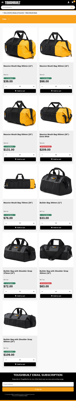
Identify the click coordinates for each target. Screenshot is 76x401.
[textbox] (35, 7)
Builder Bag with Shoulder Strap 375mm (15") (18, 272)
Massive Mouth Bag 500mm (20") (18, 134)
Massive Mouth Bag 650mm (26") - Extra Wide (55, 135)
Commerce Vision (22, 395)
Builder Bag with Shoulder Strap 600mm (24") (18, 340)
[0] (73, 2)
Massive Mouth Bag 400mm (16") (54, 66)
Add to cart (21, 91)
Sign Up (38, 389)
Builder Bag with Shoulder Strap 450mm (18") (54, 272)
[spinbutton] (20, 86)
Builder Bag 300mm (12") (51, 203)
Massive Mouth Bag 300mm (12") (18, 66)
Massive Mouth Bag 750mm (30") (18, 203)
